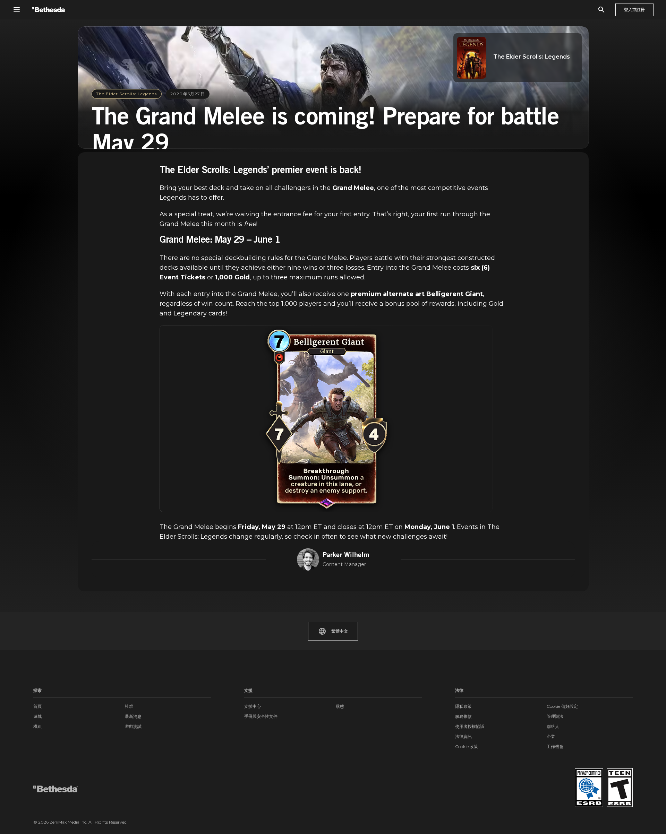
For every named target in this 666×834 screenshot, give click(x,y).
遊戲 (37, 716)
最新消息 (133, 716)
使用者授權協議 (469, 726)
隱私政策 (463, 706)
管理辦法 (555, 716)
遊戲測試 (133, 726)
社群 (129, 706)
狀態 (340, 706)
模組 (37, 726)
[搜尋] (601, 10)
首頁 (37, 706)
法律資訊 (463, 736)
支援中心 (252, 706)
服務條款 (463, 716)
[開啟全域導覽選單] (16, 10)
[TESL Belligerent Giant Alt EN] (326, 418)
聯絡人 (553, 726)
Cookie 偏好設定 (562, 706)
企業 (551, 736)
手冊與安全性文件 (261, 716)
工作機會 (555, 746)
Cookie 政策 (466, 746)
